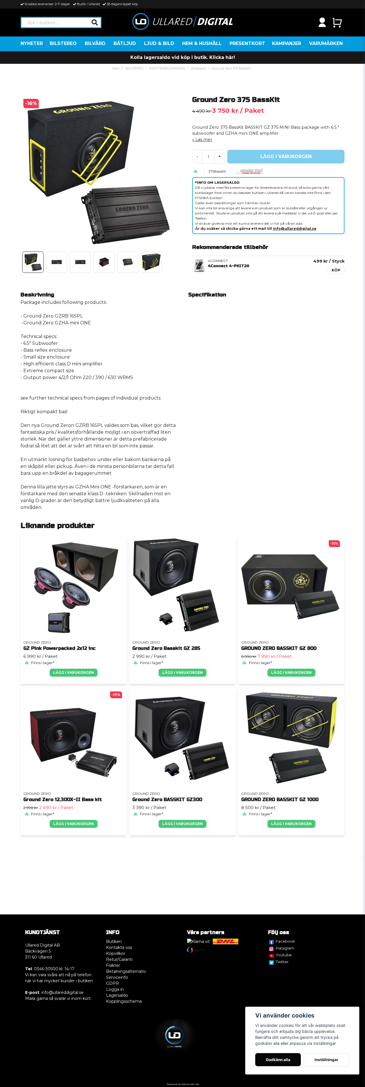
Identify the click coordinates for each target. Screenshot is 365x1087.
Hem (115, 68)
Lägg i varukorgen (73, 672)
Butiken (114, 941)
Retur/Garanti (119, 959)
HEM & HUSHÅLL (202, 43)
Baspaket (198, 68)
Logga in (115, 989)
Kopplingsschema (124, 1001)
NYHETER (32, 43)
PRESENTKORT (247, 43)
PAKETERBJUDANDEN (167, 68)
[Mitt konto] (322, 22)
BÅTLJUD (124, 43)
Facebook (285, 941)
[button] (95, 22)
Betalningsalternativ (126, 971)
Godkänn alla (278, 1059)
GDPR (112, 983)
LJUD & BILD (159, 43)
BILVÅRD (95, 43)
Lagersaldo (117, 995)
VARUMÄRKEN (326, 43)
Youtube (284, 955)
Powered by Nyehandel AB (183, 1084)
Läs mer (203, 139)
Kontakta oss (119, 947)
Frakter (113, 965)
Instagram (285, 948)
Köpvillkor (115, 953)
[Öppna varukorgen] (337, 22)
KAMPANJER (286, 43)
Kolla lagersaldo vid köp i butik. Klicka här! (182, 57)
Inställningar (326, 1059)
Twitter (282, 961)
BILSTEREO (63, 43)
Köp (336, 270)
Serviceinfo (117, 977)
